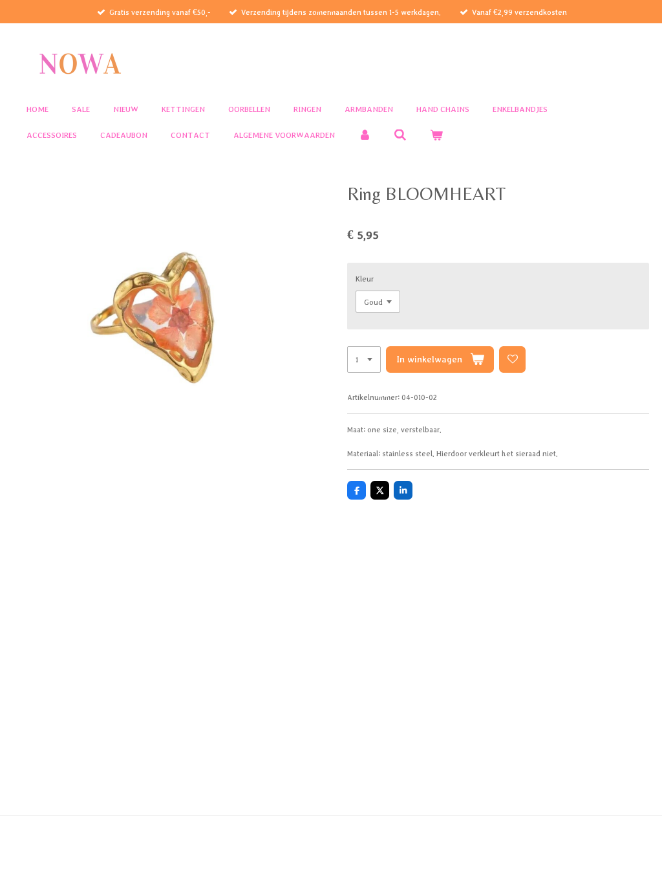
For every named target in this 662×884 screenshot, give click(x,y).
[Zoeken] (401, 135)
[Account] (364, 135)
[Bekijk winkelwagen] (436, 135)
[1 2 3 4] (364, 359)
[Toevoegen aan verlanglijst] (512, 359)
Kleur (365, 278)
